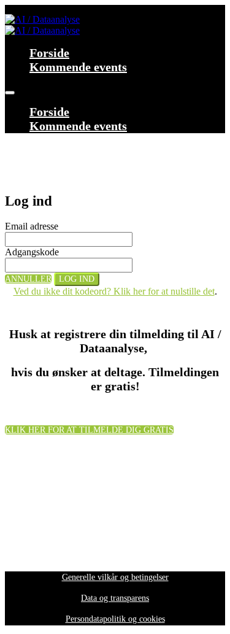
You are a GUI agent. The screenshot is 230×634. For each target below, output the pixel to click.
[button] (28, 279)
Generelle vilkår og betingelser (115, 577)
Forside (49, 53)
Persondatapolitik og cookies (115, 619)
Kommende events (78, 67)
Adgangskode (32, 252)
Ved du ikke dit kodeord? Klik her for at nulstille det (114, 291)
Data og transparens (115, 598)
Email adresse (31, 226)
